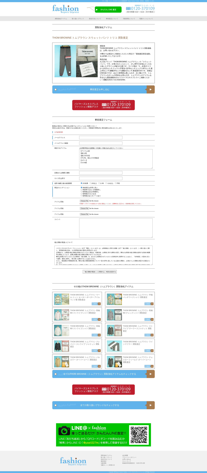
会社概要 (125, 455)
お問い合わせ (126, 459)
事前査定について (112, 18)
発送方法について (95, 18)
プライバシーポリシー (129, 457)
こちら (107, 203)
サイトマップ (126, 461)
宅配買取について (129, 18)
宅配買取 (103, 463)
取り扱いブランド (78, 18)
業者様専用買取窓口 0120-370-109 (133, 463)
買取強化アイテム (61, 18)
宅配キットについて (146, 18)
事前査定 (103, 461)
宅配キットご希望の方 (108, 465)
